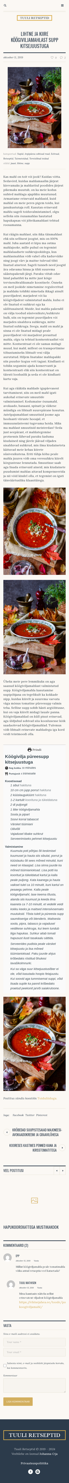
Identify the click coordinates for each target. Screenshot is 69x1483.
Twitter (29, 1115)
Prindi (36, 750)
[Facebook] (30, 1471)
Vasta (36, 1260)
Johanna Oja (49, 1454)
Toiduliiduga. (47, 1098)
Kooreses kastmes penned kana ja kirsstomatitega (33, 1148)
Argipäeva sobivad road (37, 153)
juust (13, 163)
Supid (20, 153)
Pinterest (41, 1115)
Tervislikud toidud (39, 158)
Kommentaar (10, 1375)
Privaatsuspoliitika (34, 1463)
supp (27, 163)
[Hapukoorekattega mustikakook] (34, 1201)
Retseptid (8, 158)
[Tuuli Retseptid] (34, 18)
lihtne (20, 163)
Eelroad (55, 153)
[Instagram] (37, 1471)
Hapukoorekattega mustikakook (31, 1227)
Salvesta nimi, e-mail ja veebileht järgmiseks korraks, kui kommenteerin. (35, 1365)
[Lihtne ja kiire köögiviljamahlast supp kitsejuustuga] (34, 107)
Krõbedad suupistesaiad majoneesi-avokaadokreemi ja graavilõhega (37, 1132)
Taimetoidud (21, 158)
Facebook (18, 1115)
